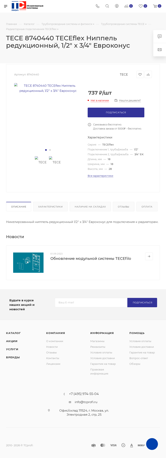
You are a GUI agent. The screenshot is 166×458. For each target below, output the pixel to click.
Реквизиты (97, 346)
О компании (54, 341)
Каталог (13, 333)
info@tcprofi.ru (86, 402)
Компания (55, 333)
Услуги (12, 349)
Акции (12, 341)
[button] (46, 150)
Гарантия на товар (103, 363)
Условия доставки (102, 358)
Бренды (13, 357)
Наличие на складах (90, 206)
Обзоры (134, 363)
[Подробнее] (149, 256)
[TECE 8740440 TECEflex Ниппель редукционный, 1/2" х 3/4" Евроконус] (48, 88)
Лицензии (53, 363)
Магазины (97, 341)
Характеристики (50, 206)
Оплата (147, 206)
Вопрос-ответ (138, 358)
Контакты (52, 358)
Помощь (137, 333)
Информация (102, 333)
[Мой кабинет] (117, 6)
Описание (18, 206)
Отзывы (123, 206)
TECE (124, 74)
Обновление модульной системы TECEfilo (90, 258)
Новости (52, 346)
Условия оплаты (101, 352)
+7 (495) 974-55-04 (84, 394)
